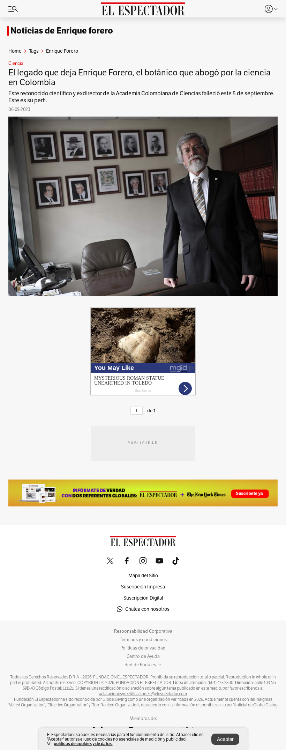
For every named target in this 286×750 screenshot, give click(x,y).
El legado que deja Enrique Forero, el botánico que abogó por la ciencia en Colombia (139, 77)
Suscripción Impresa (143, 587)
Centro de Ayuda (143, 656)
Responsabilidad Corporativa (143, 631)
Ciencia (15, 63)
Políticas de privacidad (143, 648)
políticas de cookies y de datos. (83, 743)
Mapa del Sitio (143, 575)
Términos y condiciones (143, 639)
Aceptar (225, 739)
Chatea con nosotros (147, 609)
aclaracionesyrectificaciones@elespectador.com (143, 693)
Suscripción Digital (143, 598)
